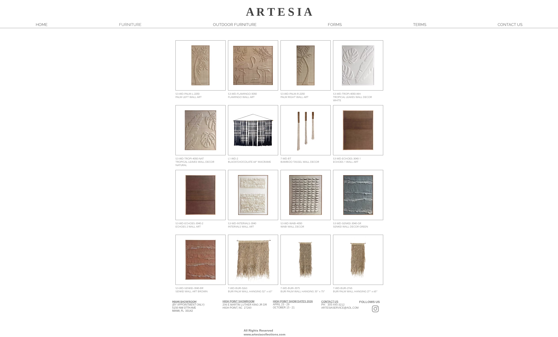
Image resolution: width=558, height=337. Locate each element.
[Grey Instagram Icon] (375, 308)
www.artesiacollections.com (264, 334)
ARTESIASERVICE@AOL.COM (340, 307)
